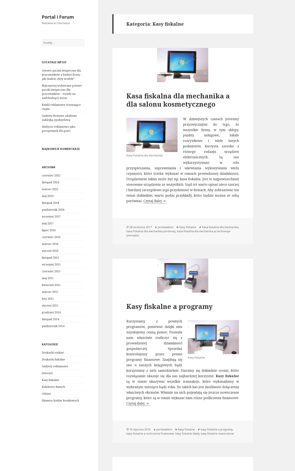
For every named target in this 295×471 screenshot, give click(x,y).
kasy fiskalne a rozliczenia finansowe (150, 433)
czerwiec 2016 (51, 237)
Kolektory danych (53, 387)
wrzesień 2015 (51, 264)
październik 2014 (53, 326)
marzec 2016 (50, 244)
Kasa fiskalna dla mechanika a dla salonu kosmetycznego (178, 100)
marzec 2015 (50, 292)
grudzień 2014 (51, 312)
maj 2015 (48, 278)
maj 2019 (48, 196)
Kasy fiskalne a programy (169, 306)
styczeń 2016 (50, 251)
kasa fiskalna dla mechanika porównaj (150, 231)
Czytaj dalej (155, 201)
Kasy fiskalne (50, 380)
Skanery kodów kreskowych (60, 400)
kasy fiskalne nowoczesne (217, 433)
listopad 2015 (50, 257)
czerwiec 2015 (51, 271)
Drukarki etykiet (53, 352)
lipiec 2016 (49, 230)
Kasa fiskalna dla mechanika (220, 227)
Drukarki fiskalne (53, 359)
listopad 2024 (50, 182)
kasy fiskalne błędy (187, 433)
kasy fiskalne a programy (217, 429)
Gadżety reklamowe (55, 366)
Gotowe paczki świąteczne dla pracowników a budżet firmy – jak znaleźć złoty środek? (62, 75)
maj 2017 (48, 223)
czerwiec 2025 (51, 175)
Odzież (46, 394)
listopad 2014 (50, 319)
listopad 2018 (50, 203)
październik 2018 (53, 210)
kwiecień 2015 (51, 285)
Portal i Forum (58, 17)
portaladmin (165, 227)
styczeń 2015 (50, 305)
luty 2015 (48, 299)
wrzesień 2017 (51, 216)
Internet (47, 373)
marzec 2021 (50, 189)
